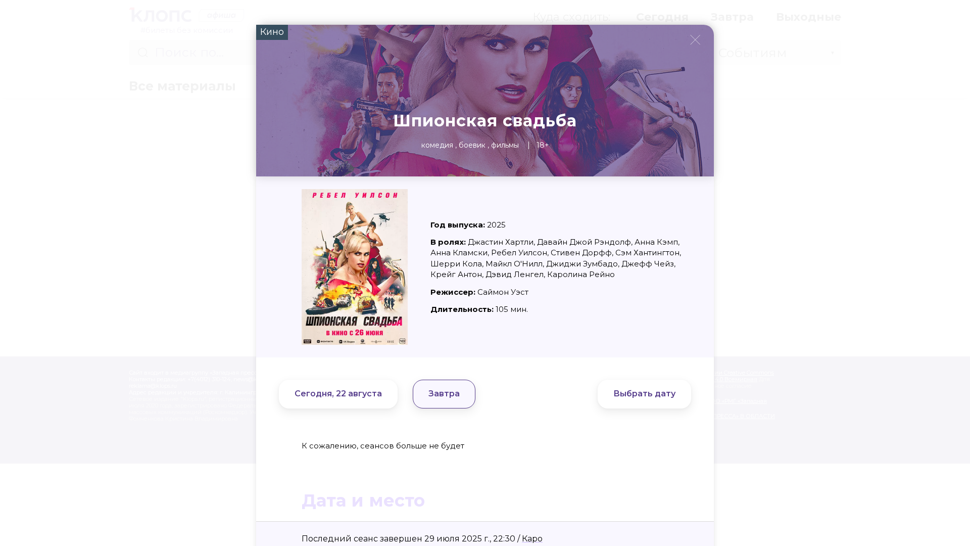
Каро (532, 538)
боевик (472, 145)
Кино (272, 31)
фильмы (505, 145)
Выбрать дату (644, 393)
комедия (437, 145)
